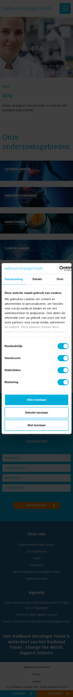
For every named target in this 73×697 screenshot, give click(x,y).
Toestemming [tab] (13, 279)
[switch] (63, 358)
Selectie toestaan (36, 412)
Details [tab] (37, 279)
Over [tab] (60, 279)
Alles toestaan (36, 399)
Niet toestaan (37, 425)
